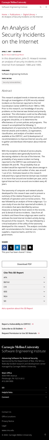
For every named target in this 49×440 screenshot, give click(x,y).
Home (4, 14)
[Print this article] (30, 247)
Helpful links (7, 392)
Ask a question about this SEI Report (17, 308)
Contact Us (6, 412)
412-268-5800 (7, 381)
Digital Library (29, 14)
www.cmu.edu (8, 430)
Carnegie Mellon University (20, 435)
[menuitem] (15, 7)
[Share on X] (11, 247)
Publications (15, 14)
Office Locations (9, 416)
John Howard (8, 55)
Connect (5, 397)
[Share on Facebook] (4, 247)
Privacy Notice (8, 421)
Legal (4, 425)
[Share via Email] (23, 247)
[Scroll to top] (45, 435)
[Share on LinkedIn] (17, 247)
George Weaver (19, 55)
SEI (3, 387)
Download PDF (24, 264)
